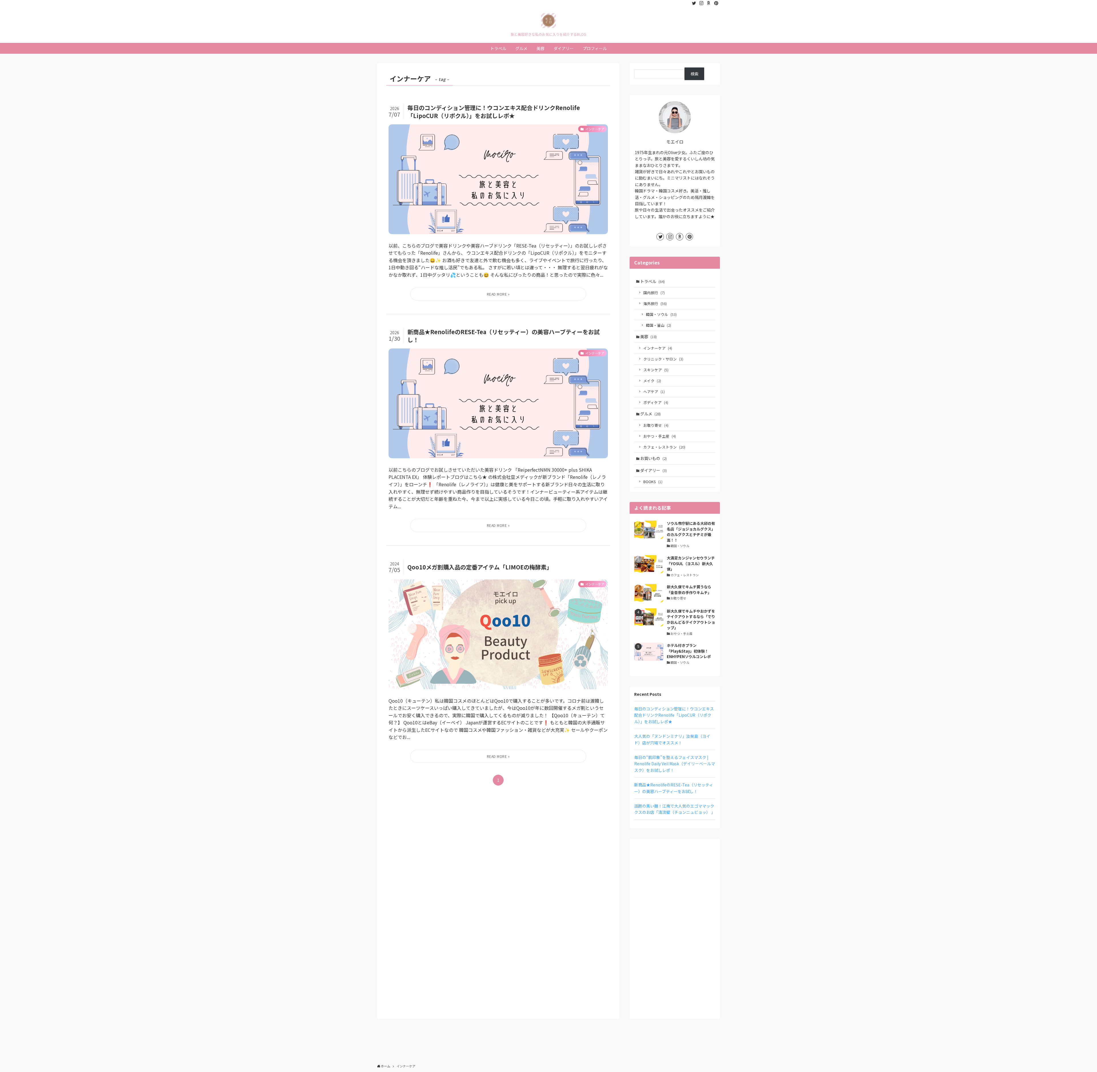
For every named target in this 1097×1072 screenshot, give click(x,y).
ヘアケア (654, 391)
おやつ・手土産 (659, 436)
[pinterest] (716, 3)
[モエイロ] (548, 20)
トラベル (652, 281)
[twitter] (694, 3)
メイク (652, 380)
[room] (708, 3)
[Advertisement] (674, 929)
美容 (648, 336)
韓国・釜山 (658, 325)
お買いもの (653, 458)
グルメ (650, 414)
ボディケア (655, 402)
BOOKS (652, 481)
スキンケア (655, 369)
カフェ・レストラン (664, 447)
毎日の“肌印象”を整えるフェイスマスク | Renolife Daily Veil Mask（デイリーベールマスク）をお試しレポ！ (674, 763)
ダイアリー (653, 470)
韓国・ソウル (661, 314)
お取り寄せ (655, 425)
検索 (694, 74)
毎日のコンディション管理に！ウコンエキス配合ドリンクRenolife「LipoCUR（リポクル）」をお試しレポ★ (674, 715)
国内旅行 (654, 292)
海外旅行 (655, 303)
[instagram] (701, 3)
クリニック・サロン (663, 359)
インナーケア (657, 348)
